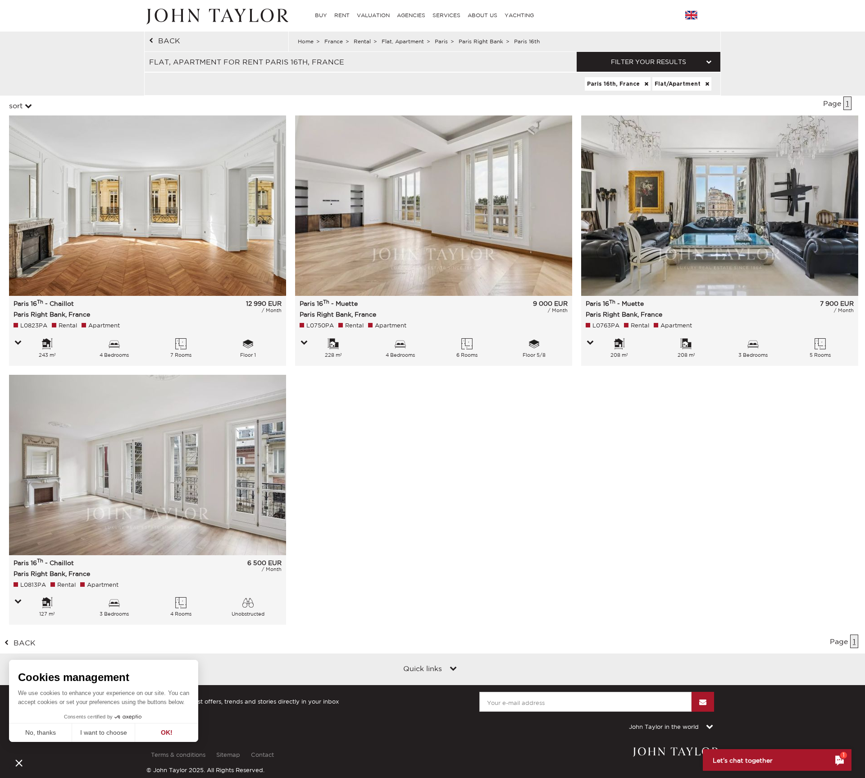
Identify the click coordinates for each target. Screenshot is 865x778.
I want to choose (103, 732)
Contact (262, 754)
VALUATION (373, 15)
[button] (19, 762)
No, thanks (40, 732)
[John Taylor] (216, 15)
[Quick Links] (453, 669)
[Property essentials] (18, 343)
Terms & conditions (178, 754)
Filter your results (648, 61)
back (169, 41)
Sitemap (228, 754)
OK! (167, 732)
